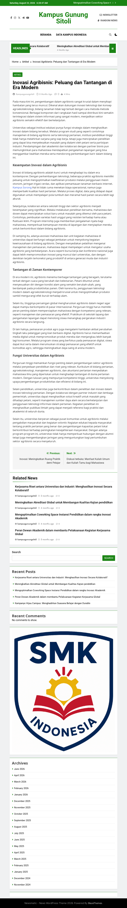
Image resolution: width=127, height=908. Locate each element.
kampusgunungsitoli (25, 94)
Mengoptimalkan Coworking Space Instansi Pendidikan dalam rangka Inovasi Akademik (88, 3)
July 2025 (19, 833)
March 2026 (20, 781)
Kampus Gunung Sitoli (63, 18)
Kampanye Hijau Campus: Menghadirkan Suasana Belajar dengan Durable (52, 603)
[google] (23, 18)
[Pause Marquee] (112, 48)
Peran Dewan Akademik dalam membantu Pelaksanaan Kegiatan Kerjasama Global (57, 596)
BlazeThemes (95, 903)
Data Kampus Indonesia (71, 34)
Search (16, 552)
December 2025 (22, 801)
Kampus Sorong (22, 187)
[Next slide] (115, 3)
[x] (19, 18)
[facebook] (11, 18)
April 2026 (19, 775)
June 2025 (19, 839)
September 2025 (22, 820)
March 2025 (20, 859)
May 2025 (19, 846)
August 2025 (20, 826)
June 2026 (19, 769)
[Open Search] (110, 34)
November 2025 (22, 807)
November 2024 (22, 884)
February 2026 (21, 788)
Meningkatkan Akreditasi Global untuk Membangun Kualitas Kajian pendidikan (64, 502)
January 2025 (21, 871)
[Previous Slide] (111, 3)
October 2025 (21, 813)
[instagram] (15, 18)
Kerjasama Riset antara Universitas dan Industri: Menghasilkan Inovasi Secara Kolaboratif (61, 577)
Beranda (45, 34)
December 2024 (22, 878)
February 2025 (21, 865)
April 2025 (19, 852)
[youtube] (27, 18)
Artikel (17, 74)
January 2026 (21, 794)
